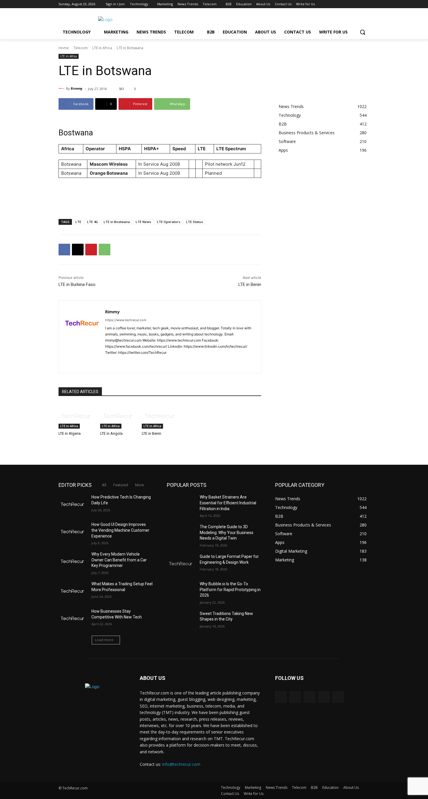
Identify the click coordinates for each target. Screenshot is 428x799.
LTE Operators (168, 222)
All (104, 485)
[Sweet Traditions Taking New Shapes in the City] (181, 621)
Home (64, 47)
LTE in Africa (102, 47)
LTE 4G (92, 222)
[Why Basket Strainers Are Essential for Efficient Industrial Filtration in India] (181, 504)
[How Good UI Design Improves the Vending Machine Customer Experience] (73, 532)
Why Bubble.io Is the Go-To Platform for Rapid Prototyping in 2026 (230, 589)
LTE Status (194, 222)
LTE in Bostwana (117, 222)
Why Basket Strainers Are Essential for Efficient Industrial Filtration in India (228, 503)
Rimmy (76, 88)
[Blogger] (280, 697)
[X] (350, 4)
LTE (78, 222)
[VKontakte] (338, 697)
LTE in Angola (111, 433)
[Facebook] (333, 4)
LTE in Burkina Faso (77, 284)
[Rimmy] (62, 88)
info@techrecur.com (181, 764)
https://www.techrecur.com (125, 320)
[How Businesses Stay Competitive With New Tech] (73, 618)
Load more (104, 639)
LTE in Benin (249, 284)
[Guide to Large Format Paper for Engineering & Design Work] (181, 564)
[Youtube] (366, 4)
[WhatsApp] (104, 249)
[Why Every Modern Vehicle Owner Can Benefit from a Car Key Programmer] (73, 561)
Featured (120, 485)
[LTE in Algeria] (76, 416)
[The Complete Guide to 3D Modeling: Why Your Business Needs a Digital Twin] (181, 534)
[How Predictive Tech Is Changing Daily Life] (73, 504)
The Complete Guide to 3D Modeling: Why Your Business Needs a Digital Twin (226, 532)
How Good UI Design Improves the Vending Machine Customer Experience (120, 530)
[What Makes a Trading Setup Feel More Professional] (73, 591)
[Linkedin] (127, 362)
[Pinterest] (91, 249)
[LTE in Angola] (118, 416)
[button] (362, 32)
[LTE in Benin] (160, 416)
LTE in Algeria (70, 433)
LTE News (143, 222)
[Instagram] (342, 4)
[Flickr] (309, 697)
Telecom (80, 47)
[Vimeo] (358, 4)
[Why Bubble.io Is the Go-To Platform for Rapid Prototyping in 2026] (181, 591)
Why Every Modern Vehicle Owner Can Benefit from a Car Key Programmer (119, 560)
